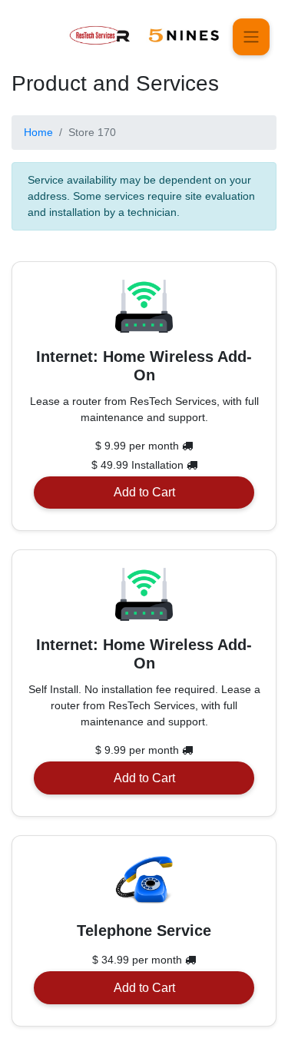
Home (38, 132)
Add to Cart (144, 492)
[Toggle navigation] (251, 36)
